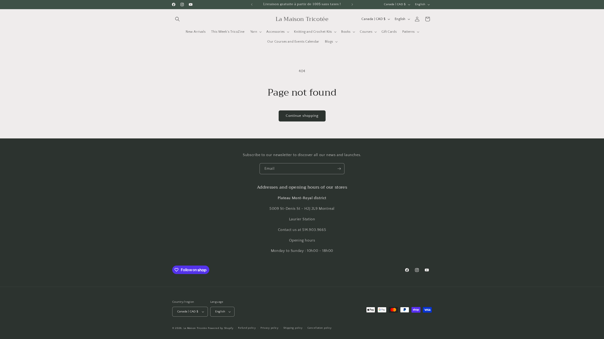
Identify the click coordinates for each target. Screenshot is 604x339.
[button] (177, 19)
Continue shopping (302, 116)
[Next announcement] (352, 4)
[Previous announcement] (252, 4)
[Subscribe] (339, 168)
